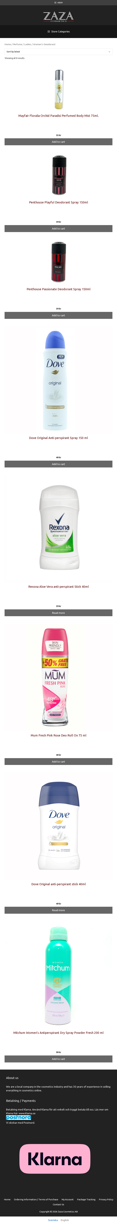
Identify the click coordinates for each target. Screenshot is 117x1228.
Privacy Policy (106, 1199)
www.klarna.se (27, 1113)
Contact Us (58, 1204)
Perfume (17, 44)
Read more (58, 612)
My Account (68, 1199)
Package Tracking (86, 1199)
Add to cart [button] (58, 141)
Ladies (27, 44)
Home (8, 44)
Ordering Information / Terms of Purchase (36, 1199)
